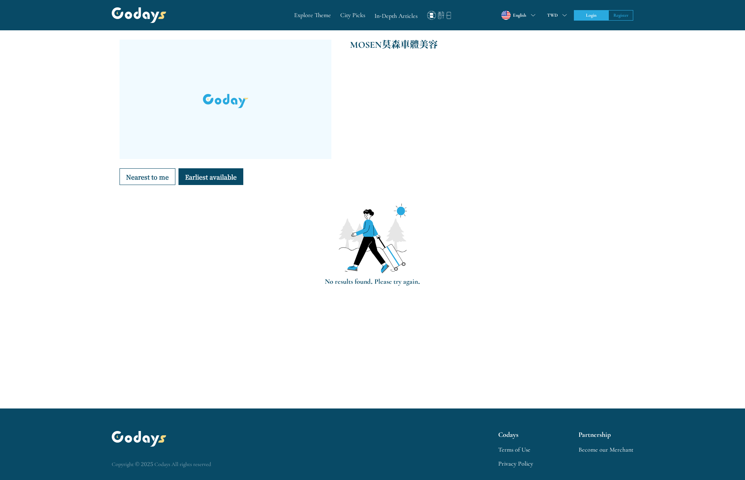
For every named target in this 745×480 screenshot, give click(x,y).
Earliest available (211, 177)
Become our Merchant (606, 450)
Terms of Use (514, 450)
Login (591, 15)
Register (621, 15)
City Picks (352, 15)
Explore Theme (312, 15)
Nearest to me (147, 177)
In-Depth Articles (396, 16)
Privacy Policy (515, 464)
